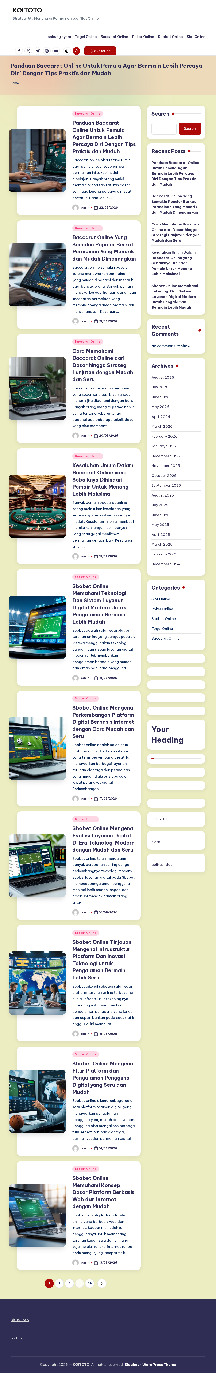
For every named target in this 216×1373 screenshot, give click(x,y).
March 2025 (162, 544)
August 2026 (162, 377)
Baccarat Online (87, 113)
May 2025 (160, 524)
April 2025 (160, 534)
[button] (100, 50)
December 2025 (165, 456)
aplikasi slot (161, 864)
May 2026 (160, 406)
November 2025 (165, 465)
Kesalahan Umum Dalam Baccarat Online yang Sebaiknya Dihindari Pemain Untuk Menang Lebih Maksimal (102, 479)
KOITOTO (27, 10)
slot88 (157, 841)
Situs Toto (161, 819)
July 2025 (159, 505)
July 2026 (159, 387)
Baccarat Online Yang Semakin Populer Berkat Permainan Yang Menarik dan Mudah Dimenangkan (174, 204)
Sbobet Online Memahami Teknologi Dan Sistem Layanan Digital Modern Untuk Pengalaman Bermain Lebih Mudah (174, 297)
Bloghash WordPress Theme (150, 1364)
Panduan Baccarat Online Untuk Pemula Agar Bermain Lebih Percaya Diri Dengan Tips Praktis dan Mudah (104, 137)
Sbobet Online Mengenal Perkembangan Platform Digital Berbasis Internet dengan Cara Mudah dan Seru (103, 721)
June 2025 (160, 515)
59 (90, 1283)
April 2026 (160, 416)
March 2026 (162, 426)
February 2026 (164, 436)
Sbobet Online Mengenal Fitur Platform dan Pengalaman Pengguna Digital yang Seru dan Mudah (103, 1077)
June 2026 (160, 397)
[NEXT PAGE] (102, 1283)
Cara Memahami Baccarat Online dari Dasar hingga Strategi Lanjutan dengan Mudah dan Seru (102, 365)
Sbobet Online (85, 576)
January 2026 (163, 446)
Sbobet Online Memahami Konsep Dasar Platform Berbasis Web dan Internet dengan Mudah (103, 1192)
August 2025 (162, 495)
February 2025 (164, 554)
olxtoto (17, 1338)
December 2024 (165, 564)
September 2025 (166, 485)
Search (160, 114)
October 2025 (164, 475)
